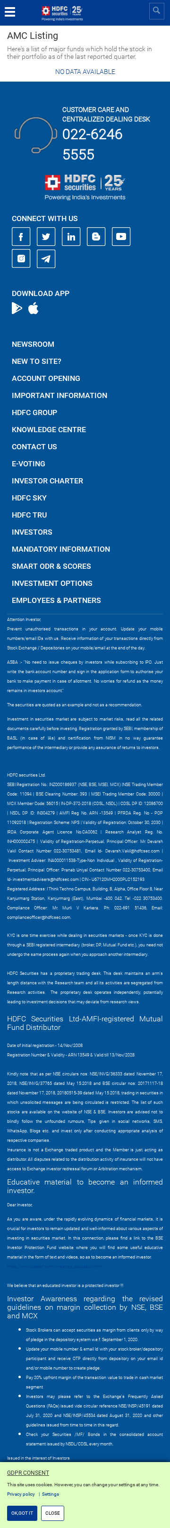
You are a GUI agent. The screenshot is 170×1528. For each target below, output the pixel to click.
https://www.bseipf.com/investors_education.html (54, 1266)
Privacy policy (21, 1494)
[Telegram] (46, 258)
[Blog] (96, 236)
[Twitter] (46, 236)
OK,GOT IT (22, 1513)
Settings (50, 1494)
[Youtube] (121, 236)
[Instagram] (21, 258)
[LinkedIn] (71, 236)
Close (52, 1513)
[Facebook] (21, 236)
